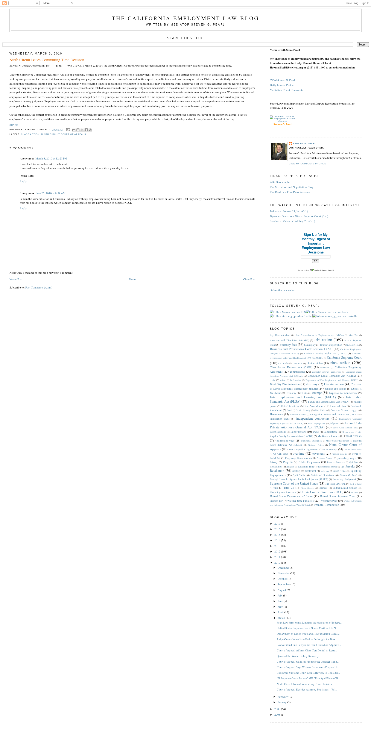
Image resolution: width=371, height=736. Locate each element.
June (281, 601)
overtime (298, 453)
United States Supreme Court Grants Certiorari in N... (307, 628)
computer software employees (326, 371)
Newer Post (15, 279)
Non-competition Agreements (303, 449)
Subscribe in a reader (283, 290)
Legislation (330, 432)
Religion (290, 466)
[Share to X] (82, 130)
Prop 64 (288, 462)
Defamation (295, 380)
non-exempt (330, 449)
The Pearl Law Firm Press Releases (290, 192)
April (281, 612)
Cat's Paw (297, 363)
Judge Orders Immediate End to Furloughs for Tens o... (308, 639)
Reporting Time (306, 466)
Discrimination (334, 384)
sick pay (325, 470)
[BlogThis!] (78, 130)
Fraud (289, 410)
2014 (277, 540)
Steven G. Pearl (304, 143)
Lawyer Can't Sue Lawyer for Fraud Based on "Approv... (309, 645)
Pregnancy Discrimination (298, 458)
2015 (277, 535)
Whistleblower (328, 500)
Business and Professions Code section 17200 (301, 349)
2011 (277, 557)
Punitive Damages (336, 462)
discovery (312, 384)
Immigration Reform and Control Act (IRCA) (333, 414)
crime (283, 380)
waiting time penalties (300, 500)
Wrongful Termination (326, 505)
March (282, 618)
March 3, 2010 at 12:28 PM (51, 158)
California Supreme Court (344, 357)
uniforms (354, 492)
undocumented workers (345, 487)
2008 (277, 714)
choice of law (315, 363)
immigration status (280, 418)
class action (30, 134)
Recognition (276, 466)
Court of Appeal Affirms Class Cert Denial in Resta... (307, 650)
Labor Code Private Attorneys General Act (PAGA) (316, 425)
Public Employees (309, 462)
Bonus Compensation (331, 344)
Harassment (276, 414)
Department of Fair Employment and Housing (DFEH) (332, 380)
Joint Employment (316, 423)
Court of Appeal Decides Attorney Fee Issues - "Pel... (307, 689)
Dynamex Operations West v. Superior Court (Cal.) (299, 216)
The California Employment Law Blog (185, 18)
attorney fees (288, 344)
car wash (283, 363)
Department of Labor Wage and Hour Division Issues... (308, 634)
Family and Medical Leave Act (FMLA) (328, 401)
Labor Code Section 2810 (345, 427)
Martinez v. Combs (328, 436)
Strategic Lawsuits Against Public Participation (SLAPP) (299, 479)
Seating (296, 470)
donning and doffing (335, 388)
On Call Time (280, 453)
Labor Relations (278, 431)
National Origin (316, 444)
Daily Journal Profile (282, 85)
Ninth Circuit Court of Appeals (63, 134)
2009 (277, 709)
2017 (277, 523)
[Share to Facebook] (86, 130)
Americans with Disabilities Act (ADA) (289, 340)
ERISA (304, 393)
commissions (297, 371)
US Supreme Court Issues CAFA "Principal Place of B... (308, 678)
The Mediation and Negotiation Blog (291, 187)
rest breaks (348, 466)
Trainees (323, 487)
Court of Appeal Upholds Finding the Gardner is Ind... (308, 661)
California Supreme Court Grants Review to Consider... (308, 673)
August (282, 590)
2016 (277, 529)
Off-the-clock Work (353, 449)
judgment (334, 423)
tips (276, 488)
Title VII (289, 488)
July (280, 595)
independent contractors (313, 418)
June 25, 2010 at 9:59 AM (50, 193)
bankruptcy (310, 344)
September (284, 584)
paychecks (318, 453)
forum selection (338, 406)
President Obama (325, 458)
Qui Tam (353, 462)
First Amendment (313, 406)
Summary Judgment (344, 479)
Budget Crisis (352, 344)
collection (324, 367)
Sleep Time (339, 470)
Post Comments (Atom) (38, 287)
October (282, 579)
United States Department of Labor (291, 496)
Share (13, 125)
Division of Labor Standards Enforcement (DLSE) (316, 386)
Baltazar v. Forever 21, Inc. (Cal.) (289, 211)
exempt (317, 392)
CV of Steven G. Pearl (282, 80)
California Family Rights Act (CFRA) (325, 353)
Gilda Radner (320, 410)
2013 (277, 546)
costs (272, 380)
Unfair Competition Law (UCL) (321, 492)
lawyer (316, 431)
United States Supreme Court (337, 496)
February (283, 696)
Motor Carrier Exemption (337, 440)
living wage (348, 431)
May (281, 607)
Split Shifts (299, 475)
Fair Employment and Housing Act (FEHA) (303, 397)
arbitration (323, 340)
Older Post (249, 279)
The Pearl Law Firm (335, 483)
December (284, 567)
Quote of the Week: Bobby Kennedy (298, 656)
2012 (277, 551)
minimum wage (286, 440)
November (284, 573)
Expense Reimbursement (343, 393)
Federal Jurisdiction (290, 406)
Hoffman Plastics (298, 414)
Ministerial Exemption (311, 440)
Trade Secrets (307, 487)
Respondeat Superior (327, 466)
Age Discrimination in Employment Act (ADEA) (320, 335)
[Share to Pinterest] (90, 130)
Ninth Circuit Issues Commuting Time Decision (46, 59)
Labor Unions (298, 432)
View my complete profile (307, 163)
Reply (23, 181)
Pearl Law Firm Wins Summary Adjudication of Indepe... (309, 622)
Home (132, 279)
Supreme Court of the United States (294, 483)
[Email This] (74, 130)
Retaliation (277, 470)
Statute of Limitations (322, 475)
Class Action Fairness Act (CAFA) (291, 367)
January (282, 702)
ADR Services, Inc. (281, 182)
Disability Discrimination (285, 384)
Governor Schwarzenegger (344, 410)
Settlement (310, 470)
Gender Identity (303, 410)
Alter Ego (353, 335)
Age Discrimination (280, 335)
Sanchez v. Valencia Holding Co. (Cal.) (292, 221)
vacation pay (276, 500)
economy (291, 393)
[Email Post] (68, 129)
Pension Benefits (339, 453)
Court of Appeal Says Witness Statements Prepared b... (308, 667)
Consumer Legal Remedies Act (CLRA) (332, 376)
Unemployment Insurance (283, 492)
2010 (277, 563)
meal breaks (353, 436)
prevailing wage (346, 458)
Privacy (274, 462)
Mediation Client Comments (286, 90)
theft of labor (355, 483)
